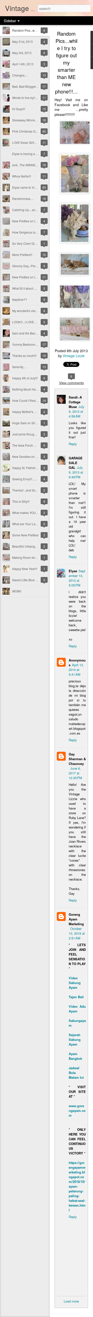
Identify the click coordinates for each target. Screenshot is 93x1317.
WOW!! (16, 591)
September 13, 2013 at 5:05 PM (77, 578)
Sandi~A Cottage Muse (75, 402)
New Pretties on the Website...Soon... (37, 221)
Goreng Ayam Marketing (76, 919)
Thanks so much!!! (24, 355)
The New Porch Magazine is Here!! (35, 445)
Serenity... (18, 367)
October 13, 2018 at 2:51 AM (77, 933)
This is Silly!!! (21, 501)
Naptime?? (19, 299)
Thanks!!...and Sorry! (26, 490)
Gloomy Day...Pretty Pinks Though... (36, 266)
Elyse (73, 571)
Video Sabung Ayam (75, 983)
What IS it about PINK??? (29, 288)
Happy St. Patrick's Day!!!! (29, 468)
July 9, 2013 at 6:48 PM (76, 472)
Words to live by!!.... (25, 97)
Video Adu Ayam (77, 1008)
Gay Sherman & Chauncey (77, 759)
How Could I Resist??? (27, 400)
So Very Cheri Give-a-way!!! (30, 243)
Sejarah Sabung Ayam (75, 1039)
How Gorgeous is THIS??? (30, 232)
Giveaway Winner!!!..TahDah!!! (32, 120)
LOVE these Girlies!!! (26, 142)
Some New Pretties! (25, 535)
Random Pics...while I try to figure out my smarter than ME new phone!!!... (66, 62)
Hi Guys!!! (18, 109)
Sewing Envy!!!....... (24, 479)
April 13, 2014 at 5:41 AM (76, 669)
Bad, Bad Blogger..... (25, 86)
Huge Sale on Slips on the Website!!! (36, 423)
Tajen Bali (76, 996)
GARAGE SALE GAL (76, 463)
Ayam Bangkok (75, 1056)
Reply (73, 443)
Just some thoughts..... (27, 434)
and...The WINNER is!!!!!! (28, 165)
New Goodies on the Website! (32, 456)
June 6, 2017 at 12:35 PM (75, 773)
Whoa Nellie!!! (21, 176)
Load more (71, 1301)
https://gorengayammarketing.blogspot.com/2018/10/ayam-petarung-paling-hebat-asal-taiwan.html (77, 1186)
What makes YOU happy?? (30, 512)
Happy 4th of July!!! (25, 378)
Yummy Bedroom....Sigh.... (29, 344)
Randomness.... (22, 198)
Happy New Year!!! (24, 569)
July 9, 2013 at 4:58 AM (76, 411)
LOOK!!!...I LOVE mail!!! (27, 322)
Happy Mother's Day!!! (27, 412)
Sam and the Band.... (26, 333)
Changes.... (20, 75)
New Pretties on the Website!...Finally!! (37, 277)
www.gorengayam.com (77, 1110)
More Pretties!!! (22, 254)
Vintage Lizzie (74, 355)
